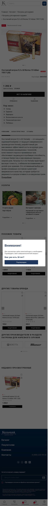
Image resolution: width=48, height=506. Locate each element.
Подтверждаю (21, 262)
